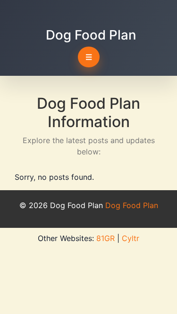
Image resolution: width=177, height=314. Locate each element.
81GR (105, 238)
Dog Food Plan (91, 35)
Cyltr (130, 238)
